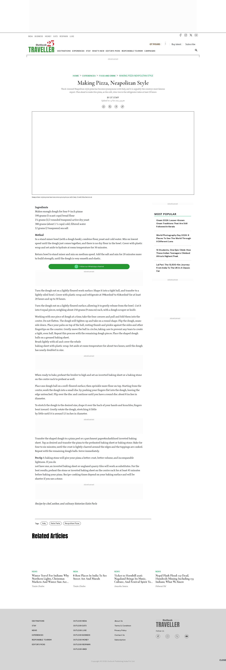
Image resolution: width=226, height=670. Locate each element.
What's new (98, 51)
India (75, 571)
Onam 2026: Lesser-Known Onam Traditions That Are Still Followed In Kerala (171, 223)
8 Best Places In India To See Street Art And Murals (90, 577)
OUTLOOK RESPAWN (81, 644)
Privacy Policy (120, 630)
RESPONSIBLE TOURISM (42, 640)
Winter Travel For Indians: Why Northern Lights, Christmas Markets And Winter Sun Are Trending (50, 580)
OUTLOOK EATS (80, 625)
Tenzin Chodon (38, 586)
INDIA (30, 36)
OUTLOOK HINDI (80, 649)
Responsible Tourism (132, 51)
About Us (119, 621)
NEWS (34, 630)
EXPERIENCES (37, 635)
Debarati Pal (161, 586)
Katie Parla (55, 523)
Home (76, 76)
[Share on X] (110, 106)
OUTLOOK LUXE (80, 630)
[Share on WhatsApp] (103, 106)
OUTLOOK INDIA (80, 621)
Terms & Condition (123, 625)
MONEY (48, 36)
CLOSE (222, 660)
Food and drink (107, 76)
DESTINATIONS (38, 621)
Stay (88, 51)
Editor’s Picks (113, 51)
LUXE (72, 36)
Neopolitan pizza (72, 523)
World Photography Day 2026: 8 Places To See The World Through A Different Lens (173, 238)
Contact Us (120, 635)
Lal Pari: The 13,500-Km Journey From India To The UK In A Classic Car (173, 267)
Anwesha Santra (121, 586)
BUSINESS (39, 36)
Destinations (64, 51)
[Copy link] (122, 106)
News (34, 571)
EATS (55, 36)
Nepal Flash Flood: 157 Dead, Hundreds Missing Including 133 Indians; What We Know (175, 578)
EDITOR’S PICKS (38, 644)
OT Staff (114, 97)
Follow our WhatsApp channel (92, 266)
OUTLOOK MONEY (81, 640)
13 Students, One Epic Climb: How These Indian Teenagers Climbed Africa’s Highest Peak (173, 253)
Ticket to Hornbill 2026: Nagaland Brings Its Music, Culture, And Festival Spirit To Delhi (132, 580)
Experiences (78, 51)
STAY (34, 625)
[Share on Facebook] (116, 106)
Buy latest (176, 44)
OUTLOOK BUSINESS (81, 635)
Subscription (120, 640)
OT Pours (155, 44)
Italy (44, 523)
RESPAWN (64, 36)
